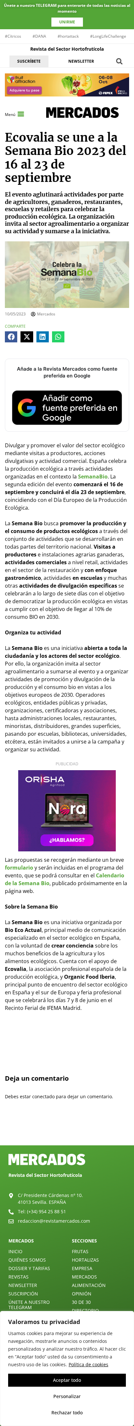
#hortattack (68, 36)
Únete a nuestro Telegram (29, 1304)
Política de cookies (88, 1364)
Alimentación (89, 1285)
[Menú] (21, 114)
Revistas (18, 1277)
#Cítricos (13, 36)
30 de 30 (81, 1302)
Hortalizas (85, 1260)
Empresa (82, 1268)
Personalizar (67, 1396)
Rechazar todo (67, 1412)
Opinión (81, 1294)
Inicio (15, 1251)
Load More (67, 1130)
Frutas (80, 1251)
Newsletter (22, 1285)
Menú (10, 114)
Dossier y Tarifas (29, 1268)
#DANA (39, 36)
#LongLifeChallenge (108, 36)
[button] (119, 61)
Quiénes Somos (27, 1260)
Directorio (85, 1310)
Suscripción (23, 1294)
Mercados (84, 1277)
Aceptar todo (67, 1380)
